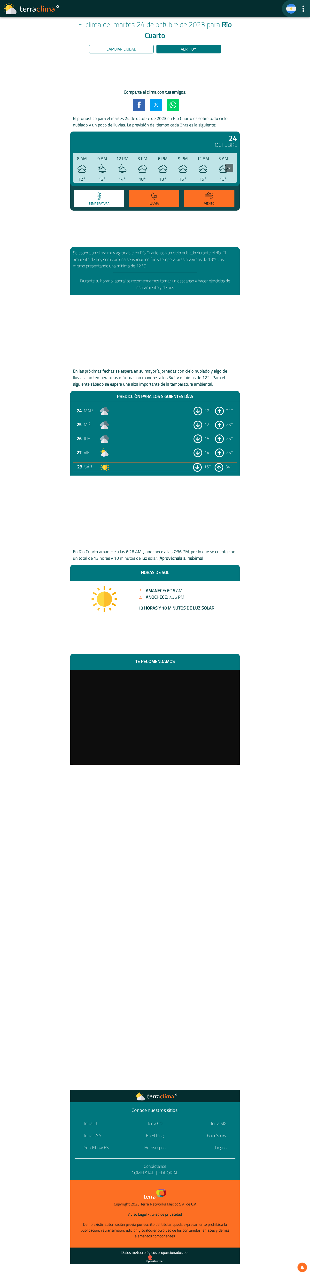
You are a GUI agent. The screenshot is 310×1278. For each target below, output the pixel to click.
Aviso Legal (137, 1214)
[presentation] (229, 168)
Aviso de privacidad (166, 1214)
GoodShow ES (96, 1147)
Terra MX (218, 1123)
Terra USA (92, 1135)
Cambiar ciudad (121, 49)
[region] (155, 72)
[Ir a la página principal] (31, 8)
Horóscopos (154, 1147)
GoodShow (216, 1135)
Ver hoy (188, 49)
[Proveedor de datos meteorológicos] (155, 1259)
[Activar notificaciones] (302, 1267)
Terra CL (91, 1123)
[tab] (99, 198)
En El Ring (155, 1135)
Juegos (220, 1147)
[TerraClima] (291, 9)
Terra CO (155, 1123)
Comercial (143, 1172)
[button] (303, 8)
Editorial (168, 1172)
